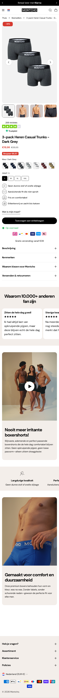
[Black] (5, 165)
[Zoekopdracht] (50, 10)
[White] (36, 165)
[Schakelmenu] (3, 10)
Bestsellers (16, 18)
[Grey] (28, 165)
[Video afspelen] (29, 386)
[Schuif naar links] (8, 62)
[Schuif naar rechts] (50, 62)
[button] (8, 10)
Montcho (14, 691)
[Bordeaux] (43, 165)
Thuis (4, 18)
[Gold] (51, 165)
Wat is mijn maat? (11, 211)
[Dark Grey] (20, 165)
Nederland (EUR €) (15, 674)
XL (18, 178)
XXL (25, 178)
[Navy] (13, 165)
